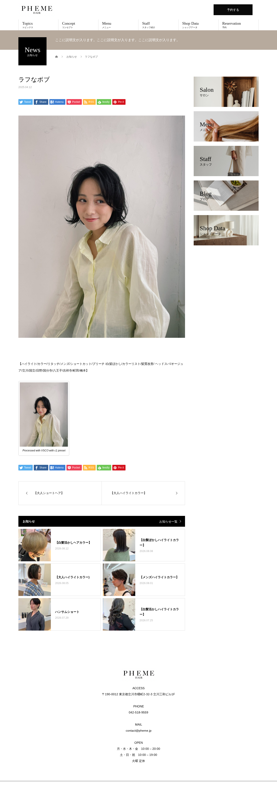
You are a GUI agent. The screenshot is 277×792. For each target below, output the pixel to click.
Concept (68, 25)
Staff (148, 25)
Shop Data (190, 25)
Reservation (231, 25)
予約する (233, 9)
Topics (27, 25)
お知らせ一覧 (168, 521)
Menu (106, 25)
